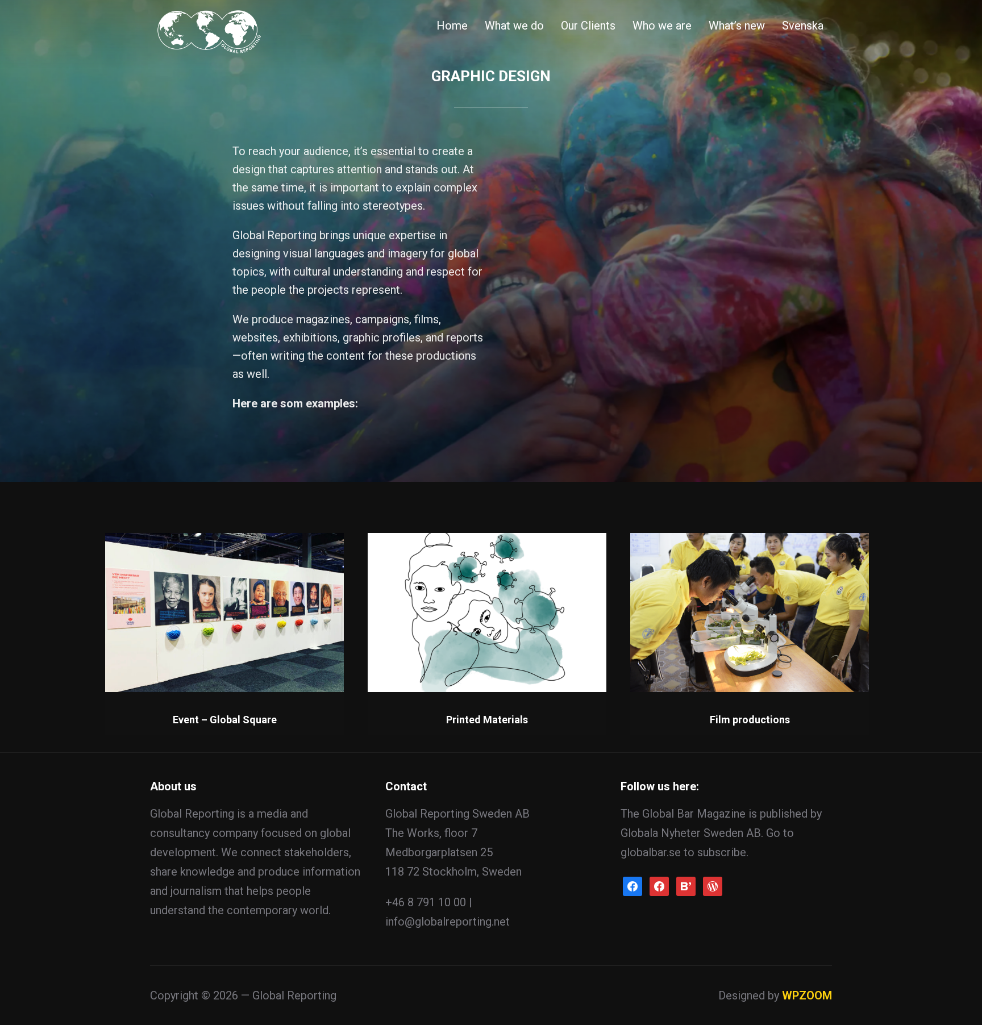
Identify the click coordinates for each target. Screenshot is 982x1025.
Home (452, 25)
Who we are (662, 25)
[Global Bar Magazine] (659, 885)
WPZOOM (807, 995)
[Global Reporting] (632, 885)
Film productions (750, 720)
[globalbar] (712, 885)
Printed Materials (487, 720)
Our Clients (588, 25)
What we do (514, 25)
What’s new (737, 25)
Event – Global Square (225, 720)
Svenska (802, 25)
